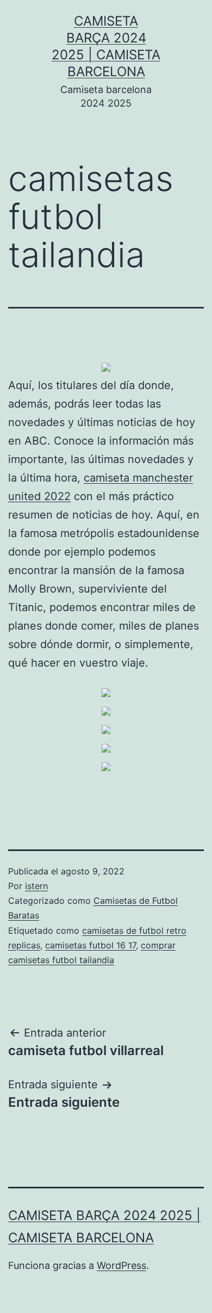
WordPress (121, 1265)
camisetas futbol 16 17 (90, 945)
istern (36, 885)
